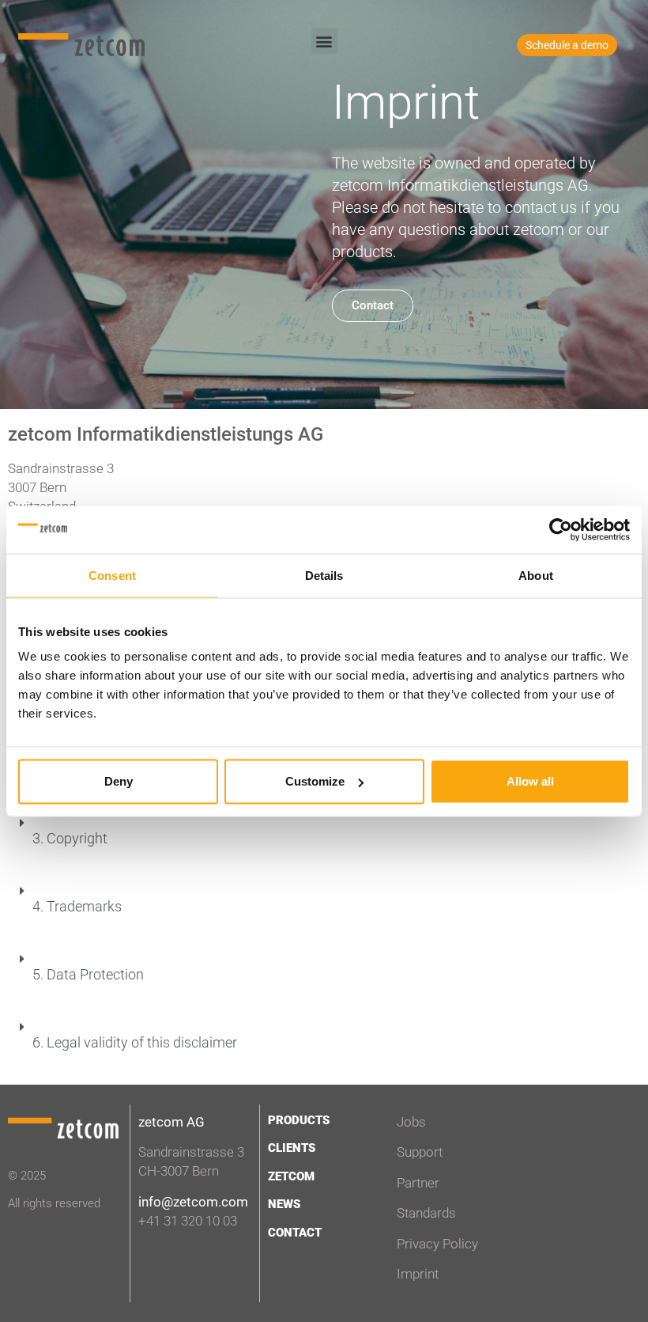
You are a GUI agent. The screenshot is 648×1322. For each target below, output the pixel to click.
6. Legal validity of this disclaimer (134, 1042)
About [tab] (535, 574)
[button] (324, 41)
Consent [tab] (112, 574)
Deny (118, 781)
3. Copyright (69, 838)
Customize (315, 781)
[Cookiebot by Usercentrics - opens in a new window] (561, 529)
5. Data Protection (88, 974)
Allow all (530, 781)
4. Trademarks (77, 906)
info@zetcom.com (193, 1202)
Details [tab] (324, 574)
